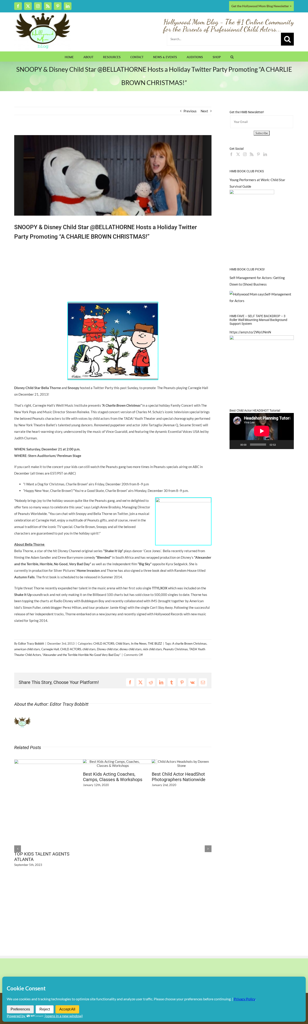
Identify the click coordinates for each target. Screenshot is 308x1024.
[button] (232, 56)
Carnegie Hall (50, 649)
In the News (139, 643)
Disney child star (107, 649)
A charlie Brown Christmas (189, 643)
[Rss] (251, 154)
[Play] (235, 444)
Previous (190, 111)
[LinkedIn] (265, 154)
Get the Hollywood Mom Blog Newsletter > (261, 6)
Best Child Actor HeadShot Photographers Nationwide (178, 776)
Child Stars (123, 643)
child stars (89, 649)
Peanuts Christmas (175, 649)
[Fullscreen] (288, 444)
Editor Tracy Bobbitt (31, 643)
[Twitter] (238, 154)
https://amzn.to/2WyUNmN (250, 332)
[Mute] (280, 444)
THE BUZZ (155, 643)
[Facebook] (231, 154)
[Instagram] (245, 154)
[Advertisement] (67, 131)
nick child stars (152, 649)
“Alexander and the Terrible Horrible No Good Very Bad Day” (81, 655)
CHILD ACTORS (103, 643)
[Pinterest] (258, 154)
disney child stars (131, 649)
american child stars (27, 649)
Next (204, 111)
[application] (262, 431)
